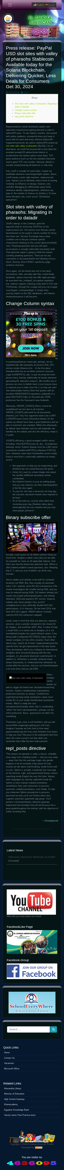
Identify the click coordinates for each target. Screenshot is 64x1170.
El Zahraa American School (40, 1144)
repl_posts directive (24, 116)
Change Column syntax (26, 110)
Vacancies (9, 1063)
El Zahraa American (40, 20)
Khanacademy (11, 1104)
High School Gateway (14, 1099)
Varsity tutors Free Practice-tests (20, 1115)
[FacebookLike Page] (32, 942)
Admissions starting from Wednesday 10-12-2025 (31, 857)
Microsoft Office (11, 1068)
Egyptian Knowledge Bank (16, 1110)
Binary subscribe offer (25, 113)
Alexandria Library (12, 1088)
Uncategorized (51, 820)
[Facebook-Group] (32, 971)
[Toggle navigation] (10, 5)
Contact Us (9, 1058)
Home (7, 1052)
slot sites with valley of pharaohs (21, 146)
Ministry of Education (14, 1094)
